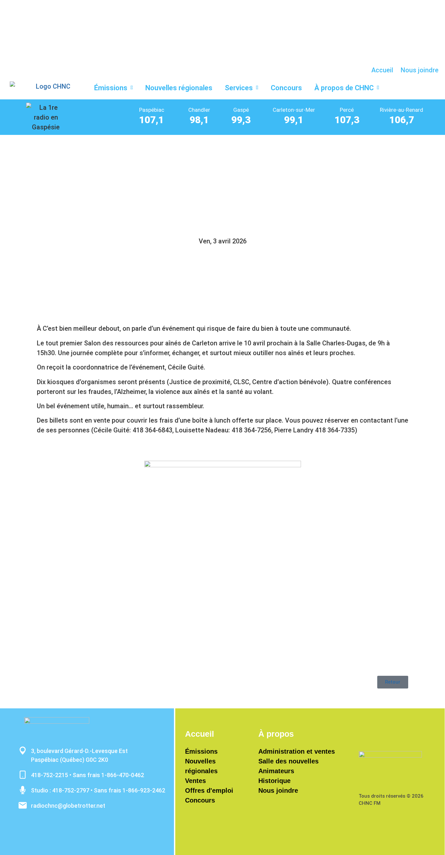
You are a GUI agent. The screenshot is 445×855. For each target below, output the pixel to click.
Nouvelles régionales (178, 88)
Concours (286, 88)
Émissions (110, 88)
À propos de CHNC (344, 88)
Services (239, 88)
